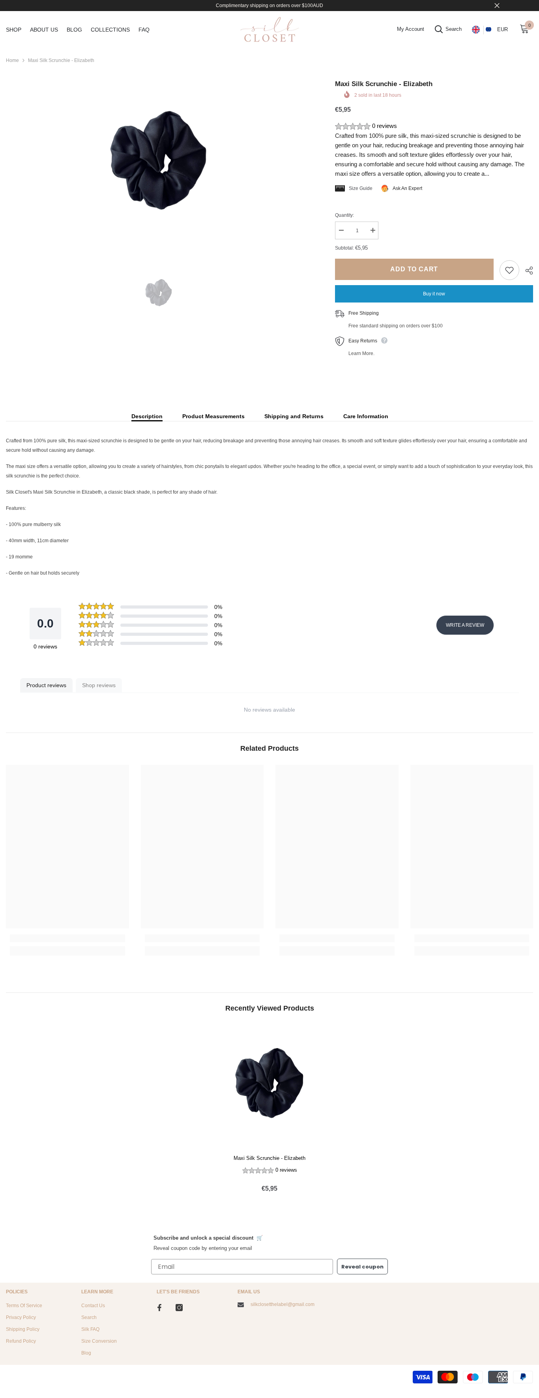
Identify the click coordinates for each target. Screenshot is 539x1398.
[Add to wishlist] (509, 270)
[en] (476, 29)
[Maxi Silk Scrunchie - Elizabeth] (269, 1086)
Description (147, 416)
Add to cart (414, 269)
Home (12, 60)
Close (497, 5)
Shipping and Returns (294, 416)
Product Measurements (213, 416)
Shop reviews (99, 685)
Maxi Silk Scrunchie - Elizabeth (269, 1158)
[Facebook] (159, 1307)
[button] (434, 127)
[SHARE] (526, 270)
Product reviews (46, 685)
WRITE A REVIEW (465, 625)
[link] (67, 938)
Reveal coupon (362, 1266)
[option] (158, 165)
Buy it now (434, 294)
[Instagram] (179, 1307)
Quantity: (344, 215)
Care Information (365, 416)
